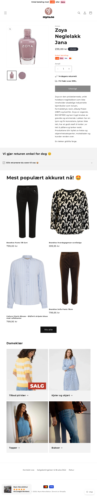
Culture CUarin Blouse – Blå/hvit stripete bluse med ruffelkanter (27, 317)
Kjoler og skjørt (61, 395)
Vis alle (48, 329)
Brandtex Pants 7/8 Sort (17, 243)
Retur (71, 470)
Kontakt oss (28, 470)
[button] (5, 13)
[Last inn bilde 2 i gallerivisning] (22, 75)
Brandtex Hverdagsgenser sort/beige (65, 243)
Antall (57, 64)
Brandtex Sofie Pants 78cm (61, 309)
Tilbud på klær (17, 395)
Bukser (56, 448)
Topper (13, 448)
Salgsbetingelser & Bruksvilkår (51, 470)
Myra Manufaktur (44, 491)
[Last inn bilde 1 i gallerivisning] (11, 75)
